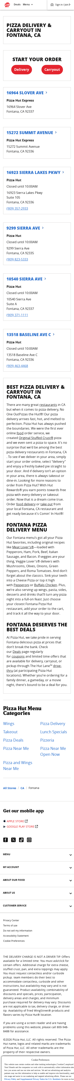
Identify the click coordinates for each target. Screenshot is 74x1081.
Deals (17, 4)
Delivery (21, 69)
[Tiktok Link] (23, 839)
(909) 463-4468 (17, 366)
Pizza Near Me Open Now (53, 751)
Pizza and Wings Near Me (17, 765)
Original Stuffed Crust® (36, 438)
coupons (18, 656)
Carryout (52, 69)
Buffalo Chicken (45, 585)
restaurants (48, 405)
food (20, 433)
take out (46, 504)
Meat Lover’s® (23, 547)
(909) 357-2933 (17, 208)
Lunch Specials (53, 731)
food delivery (26, 504)
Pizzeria (47, 740)
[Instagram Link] (31, 839)
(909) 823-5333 (17, 259)
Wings (8, 723)
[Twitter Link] (15, 839)
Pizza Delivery (52, 723)
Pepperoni (21, 585)
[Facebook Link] (7, 839)
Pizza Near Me (16, 748)
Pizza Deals (13, 740)
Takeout (10, 731)
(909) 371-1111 (17, 315)
